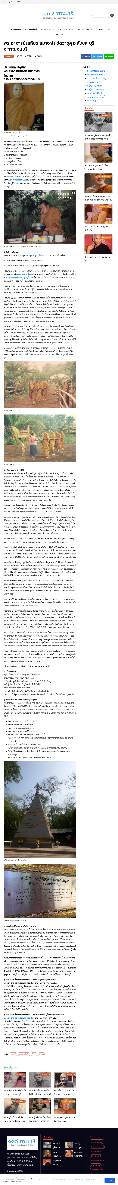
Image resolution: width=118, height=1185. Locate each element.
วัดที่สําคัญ (91, 100)
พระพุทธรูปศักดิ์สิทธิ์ (96, 97)
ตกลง (110, 1180)
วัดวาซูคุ (41, 1054)
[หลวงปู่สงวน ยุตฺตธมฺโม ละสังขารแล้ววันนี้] (65, 1106)
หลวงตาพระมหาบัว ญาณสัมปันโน (20, 1018)
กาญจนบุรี (13, 1054)
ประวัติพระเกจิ (93, 82)
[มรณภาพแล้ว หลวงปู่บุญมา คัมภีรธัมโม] (98, 214)
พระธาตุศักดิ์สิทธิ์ (94, 93)
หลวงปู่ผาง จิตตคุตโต (27, 274)
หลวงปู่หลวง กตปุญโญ (17, 180)
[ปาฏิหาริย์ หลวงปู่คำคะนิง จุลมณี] (98, 244)
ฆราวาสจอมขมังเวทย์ (96, 71)
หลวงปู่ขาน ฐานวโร (33, 255)
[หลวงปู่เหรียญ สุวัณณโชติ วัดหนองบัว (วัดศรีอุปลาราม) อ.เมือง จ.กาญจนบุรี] (40, 1106)
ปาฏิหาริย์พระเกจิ (94, 85)
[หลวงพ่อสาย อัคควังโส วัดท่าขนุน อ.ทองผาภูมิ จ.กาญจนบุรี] (15, 1080)
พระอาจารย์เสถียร (24, 1054)
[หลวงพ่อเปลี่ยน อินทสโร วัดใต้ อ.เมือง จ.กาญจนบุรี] (40, 1080)
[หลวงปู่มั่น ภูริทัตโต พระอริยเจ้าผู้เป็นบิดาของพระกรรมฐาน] (98, 122)
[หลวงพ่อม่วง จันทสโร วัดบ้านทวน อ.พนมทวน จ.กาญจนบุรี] (65, 1080)
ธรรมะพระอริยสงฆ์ (95, 74)
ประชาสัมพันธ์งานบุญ (96, 78)
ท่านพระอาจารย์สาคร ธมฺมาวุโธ (18, 277)
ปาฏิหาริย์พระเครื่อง (96, 89)
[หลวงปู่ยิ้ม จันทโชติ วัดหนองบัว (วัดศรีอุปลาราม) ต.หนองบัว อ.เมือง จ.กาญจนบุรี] (15, 1106)
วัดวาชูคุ (34, 1054)
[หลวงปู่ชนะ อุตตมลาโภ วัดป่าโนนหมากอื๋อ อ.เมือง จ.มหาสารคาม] (98, 153)
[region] (59, 1179)
